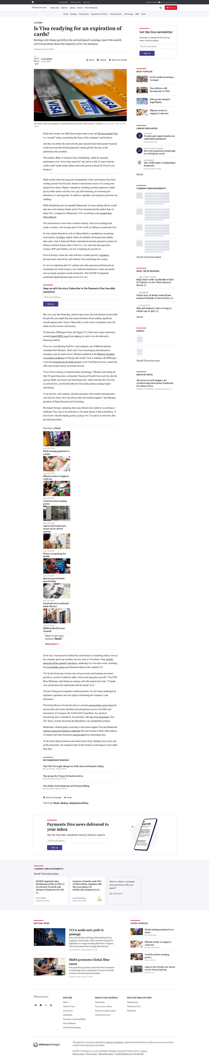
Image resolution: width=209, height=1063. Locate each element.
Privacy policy (78, 1054)
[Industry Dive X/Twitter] (45, 1005)
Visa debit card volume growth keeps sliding (66, 785)
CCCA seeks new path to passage (86, 932)
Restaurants (84, 14)
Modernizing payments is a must (159, 931)
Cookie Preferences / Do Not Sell (129, 1054)
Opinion (64, 8)
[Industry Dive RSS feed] (50, 1005)
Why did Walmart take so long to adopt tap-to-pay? (154, 309)
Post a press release (152, 257)
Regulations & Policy (99, 14)
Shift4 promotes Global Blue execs (89, 962)
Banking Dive (64, 2)
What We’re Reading (72, 1027)
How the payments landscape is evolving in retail (160, 152)
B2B (137, 14)
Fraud (143, 14)
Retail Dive (86, 2)
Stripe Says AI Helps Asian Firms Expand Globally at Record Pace (153, 296)
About (65, 1002)
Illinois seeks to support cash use (159, 112)
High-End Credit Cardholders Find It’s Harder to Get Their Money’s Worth (155, 282)
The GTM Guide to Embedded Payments (159, 164)
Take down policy (105, 1054)
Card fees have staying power (157, 956)
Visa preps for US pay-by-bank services (63, 775)
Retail (65, 14)
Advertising (99, 1002)
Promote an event (152, 360)
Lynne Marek (46, 58)
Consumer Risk (115, 14)
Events (80, 8)
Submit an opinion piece (105, 1010)
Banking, (65, 803)
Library (72, 8)
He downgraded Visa (107, 133)
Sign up (172, 8)
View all (139, 174)
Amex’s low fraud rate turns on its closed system (160, 968)
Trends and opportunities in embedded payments (159, 137)
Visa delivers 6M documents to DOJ (160, 89)
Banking (73, 14)
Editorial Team (69, 1006)
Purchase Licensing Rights (74, 1019)
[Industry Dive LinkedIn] (35, 1005)
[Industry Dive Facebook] (40, 1005)
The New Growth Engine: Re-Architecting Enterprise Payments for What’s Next (155, 383)
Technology (128, 14)
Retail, (57, 803)
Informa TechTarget (114, 1042)
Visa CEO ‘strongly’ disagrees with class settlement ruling (73, 766)
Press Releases (91, 8)
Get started (116, 893)
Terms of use (91, 1054)
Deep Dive (54, 8)
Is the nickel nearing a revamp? (162, 78)
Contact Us (68, 1010)
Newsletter (67, 1015)
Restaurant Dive (76, 2)
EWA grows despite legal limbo (160, 101)
